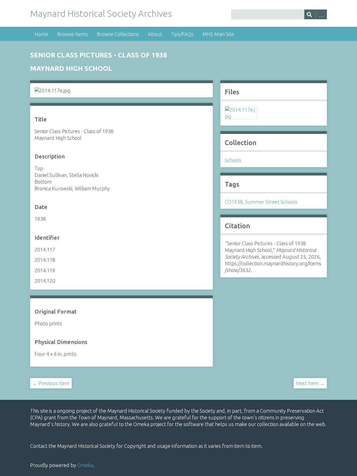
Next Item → (310, 383)
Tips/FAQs (182, 34)
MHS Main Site (218, 34)
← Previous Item (50, 383)
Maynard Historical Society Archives (101, 13)
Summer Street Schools (271, 202)
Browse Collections (118, 34)
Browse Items (72, 34)
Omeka (85, 465)
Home (41, 34)
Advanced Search (321, 14)
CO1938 (234, 202)
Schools (233, 160)
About (155, 34)
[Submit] (310, 14)
